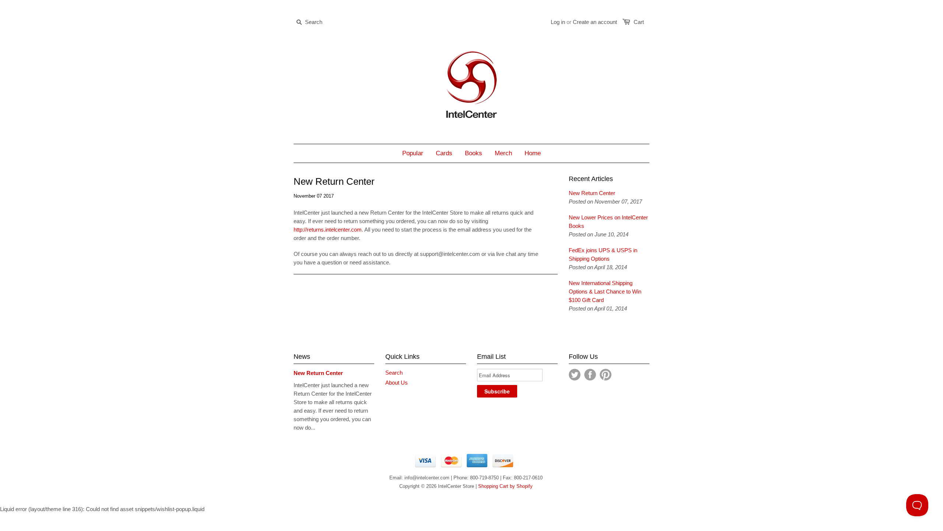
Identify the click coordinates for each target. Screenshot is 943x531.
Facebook (590, 375)
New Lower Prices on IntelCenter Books (608, 221)
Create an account (595, 22)
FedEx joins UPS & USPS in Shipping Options (603, 254)
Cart (639, 22)
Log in (558, 22)
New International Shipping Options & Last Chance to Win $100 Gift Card (605, 291)
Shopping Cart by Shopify (505, 486)
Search (394, 372)
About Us (396, 382)
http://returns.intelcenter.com (328, 229)
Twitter (575, 375)
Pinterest (605, 375)
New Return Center (592, 193)
